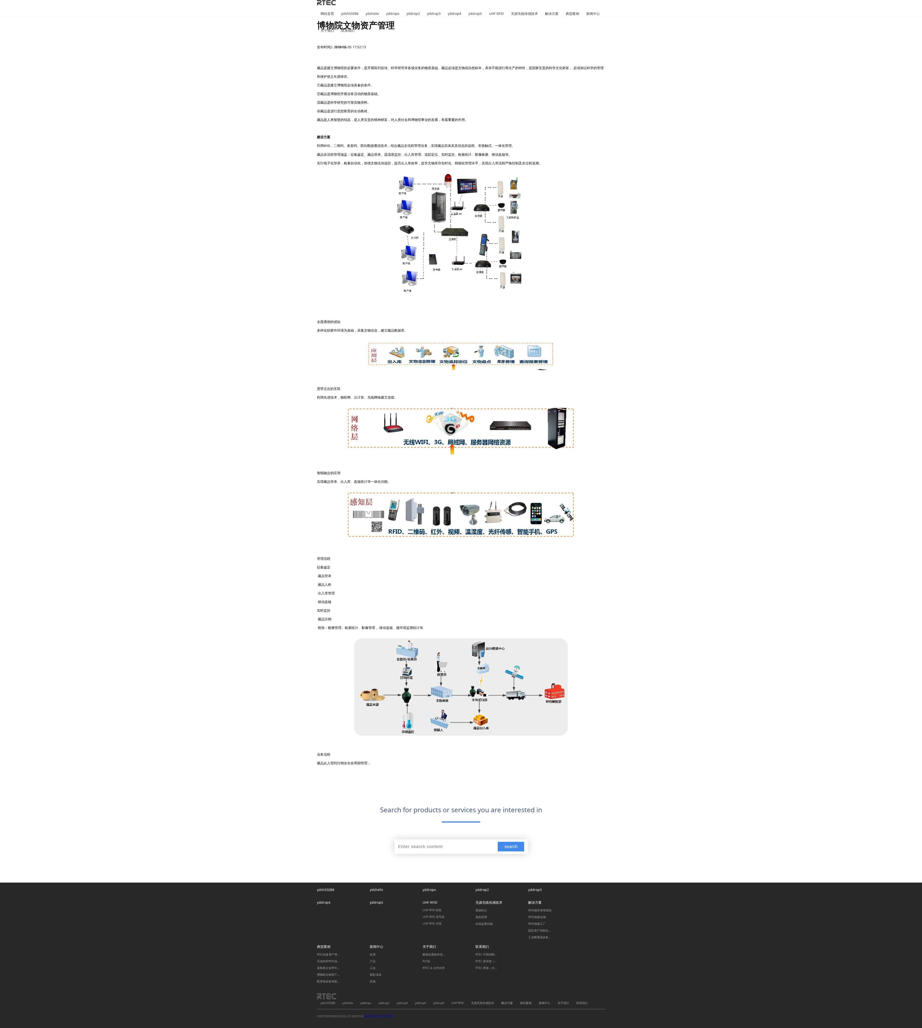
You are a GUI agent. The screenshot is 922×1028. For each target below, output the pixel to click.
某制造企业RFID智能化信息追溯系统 (329, 968)
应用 (373, 954)
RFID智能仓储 (537, 917)
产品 (373, 961)
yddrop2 (413, 13)
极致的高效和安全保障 (435, 954)
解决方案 (551, 13)
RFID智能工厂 (537, 924)
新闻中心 (593, 13)
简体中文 (341, 47)
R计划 (426, 961)
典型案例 (572, 13)
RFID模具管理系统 (540, 910)
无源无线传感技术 (524, 13)
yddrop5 (475, 13)
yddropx (392, 13)
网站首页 (327, 13)
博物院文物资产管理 (329, 975)
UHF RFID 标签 (432, 910)
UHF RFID (496, 13)
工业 (373, 968)
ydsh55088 (349, 13)
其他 (373, 981)
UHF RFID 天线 (432, 923)
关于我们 (327, 30)
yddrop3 (434, 13)
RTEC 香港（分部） (487, 968)
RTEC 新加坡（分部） (487, 961)
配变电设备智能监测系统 (329, 981)
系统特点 (481, 910)
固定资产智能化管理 (540, 930)
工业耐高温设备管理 (540, 937)
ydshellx (372, 13)
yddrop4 (454, 13)
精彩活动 (375, 975)
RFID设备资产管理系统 (329, 954)
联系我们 (348, 30)
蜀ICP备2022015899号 (379, 1016)
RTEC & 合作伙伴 (434, 968)
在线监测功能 (484, 924)
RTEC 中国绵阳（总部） (487, 954)
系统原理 (481, 917)
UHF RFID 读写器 (433, 917)
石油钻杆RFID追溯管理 (329, 961)
